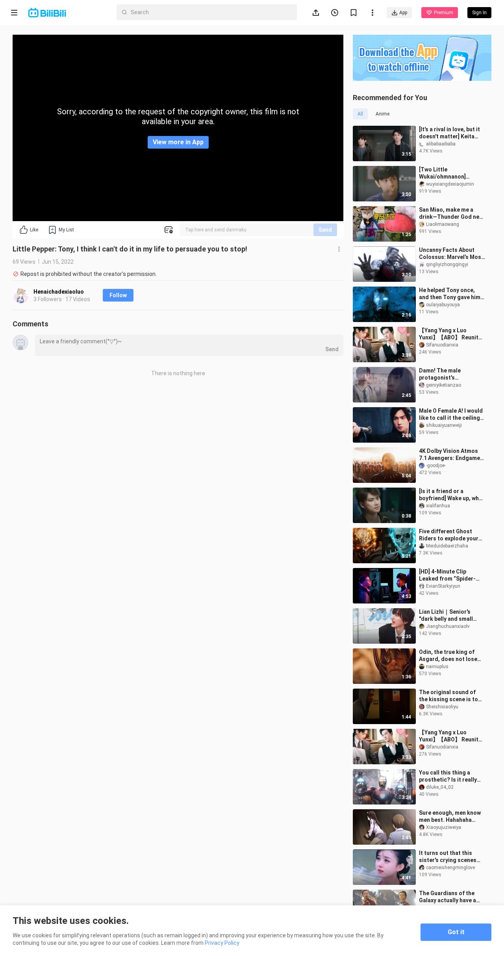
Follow (118, 295)
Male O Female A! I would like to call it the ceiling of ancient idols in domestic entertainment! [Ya (452, 414)
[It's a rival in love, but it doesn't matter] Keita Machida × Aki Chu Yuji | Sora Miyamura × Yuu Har (451, 133)
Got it (456, 932)
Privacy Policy (222, 943)
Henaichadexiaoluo (58, 292)
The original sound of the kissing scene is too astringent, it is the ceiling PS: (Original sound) (450, 696)
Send (325, 230)
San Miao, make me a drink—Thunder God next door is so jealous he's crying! (451, 213)
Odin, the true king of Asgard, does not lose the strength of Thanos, (450, 656)
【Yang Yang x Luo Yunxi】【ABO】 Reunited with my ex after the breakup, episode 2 (452, 736)
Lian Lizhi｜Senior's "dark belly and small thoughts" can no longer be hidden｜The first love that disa (450, 615)
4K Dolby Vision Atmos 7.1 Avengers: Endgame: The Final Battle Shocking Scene (450, 455)
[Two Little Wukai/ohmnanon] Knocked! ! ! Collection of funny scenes (452, 173)
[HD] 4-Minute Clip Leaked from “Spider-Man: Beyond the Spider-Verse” (451, 575)
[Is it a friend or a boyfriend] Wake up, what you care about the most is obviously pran (451, 495)
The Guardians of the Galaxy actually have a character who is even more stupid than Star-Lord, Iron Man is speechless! (455, 897)
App (403, 12)
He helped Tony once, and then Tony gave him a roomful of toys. (452, 294)
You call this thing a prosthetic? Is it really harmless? (448, 776)
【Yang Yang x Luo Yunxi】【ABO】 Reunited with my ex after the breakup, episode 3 (452, 334)
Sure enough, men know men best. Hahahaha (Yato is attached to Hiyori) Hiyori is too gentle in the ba (450, 816)
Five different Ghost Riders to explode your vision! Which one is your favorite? (451, 535)
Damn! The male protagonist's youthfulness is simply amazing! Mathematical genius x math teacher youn (449, 374)
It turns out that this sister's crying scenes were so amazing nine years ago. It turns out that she (448, 857)
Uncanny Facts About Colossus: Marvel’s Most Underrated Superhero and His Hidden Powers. (451, 254)
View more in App (178, 142)
